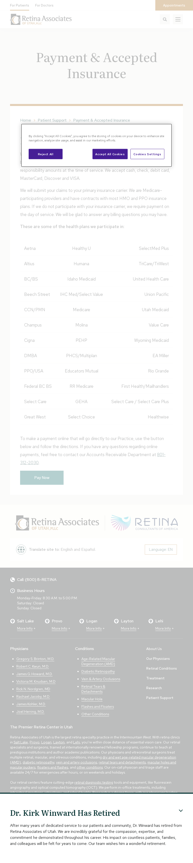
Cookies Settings (147, 154)
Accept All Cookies (110, 154)
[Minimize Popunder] (181, 810)
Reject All (46, 154)
